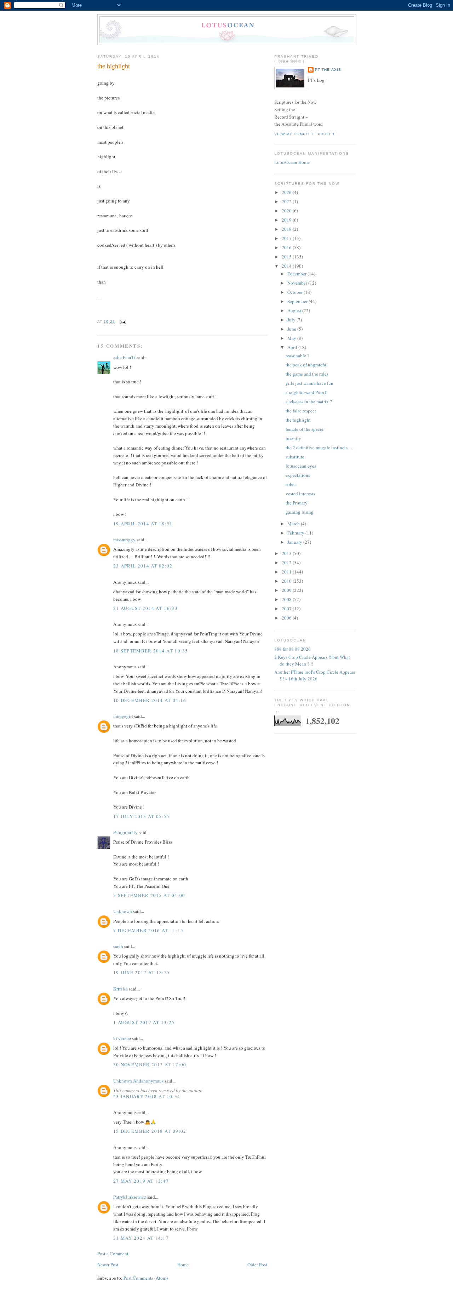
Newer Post (108, 1264)
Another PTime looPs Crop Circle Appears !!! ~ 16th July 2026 (314, 675)
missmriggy (124, 539)
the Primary (297, 502)
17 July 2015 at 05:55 (141, 816)
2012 (287, 562)
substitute (295, 456)
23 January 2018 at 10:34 (146, 1096)
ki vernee (122, 1038)
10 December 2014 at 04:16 (150, 700)
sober (291, 484)
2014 (287, 266)
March (294, 523)
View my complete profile (305, 134)
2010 (287, 581)
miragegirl (123, 716)
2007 (287, 608)
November (297, 283)
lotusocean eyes (301, 466)
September (298, 301)
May (292, 338)
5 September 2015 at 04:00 (149, 895)
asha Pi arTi (124, 357)
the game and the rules (307, 374)
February (296, 533)
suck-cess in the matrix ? (309, 401)
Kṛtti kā (120, 989)
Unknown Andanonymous (138, 1081)
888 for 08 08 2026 (292, 649)
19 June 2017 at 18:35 (141, 972)
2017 (287, 238)
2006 (287, 618)
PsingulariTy (125, 832)
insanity (293, 438)
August (294, 310)
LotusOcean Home (292, 162)
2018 (287, 229)
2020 (287, 210)
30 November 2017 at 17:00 (150, 1064)
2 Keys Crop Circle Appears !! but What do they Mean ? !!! (312, 660)
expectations (298, 475)
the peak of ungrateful (307, 364)
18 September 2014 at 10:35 (150, 650)
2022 (287, 201)
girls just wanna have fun (309, 383)
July (292, 319)
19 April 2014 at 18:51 (143, 523)
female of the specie (304, 429)
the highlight (113, 66)
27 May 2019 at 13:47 (141, 1181)
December (297, 273)
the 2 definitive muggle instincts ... (319, 447)
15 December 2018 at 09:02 (150, 1131)
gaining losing (300, 512)
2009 (287, 590)
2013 (287, 553)
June (292, 329)
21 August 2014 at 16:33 (145, 608)
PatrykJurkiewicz (129, 1197)
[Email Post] (121, 322)
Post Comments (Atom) (146, 1278)
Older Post (257, 1264)
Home (183, 1264)
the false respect (301, 410)
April (292, 347)
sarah (118, 946)
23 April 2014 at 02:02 (143, 566)
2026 (287, 192)
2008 (287, 599)
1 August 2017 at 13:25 (144, 1022)
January (295, 542)
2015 (287, 256)
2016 (287, 247)
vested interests (300, 493)
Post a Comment (112, 1253)
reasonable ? (297, 355)
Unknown (122, 911)
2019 (287, 220)
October (295, 292)
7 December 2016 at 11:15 (148, 930)
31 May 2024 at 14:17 (141, 1238)
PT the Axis (328, 70)
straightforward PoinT (306, 392)
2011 (287, 572)
